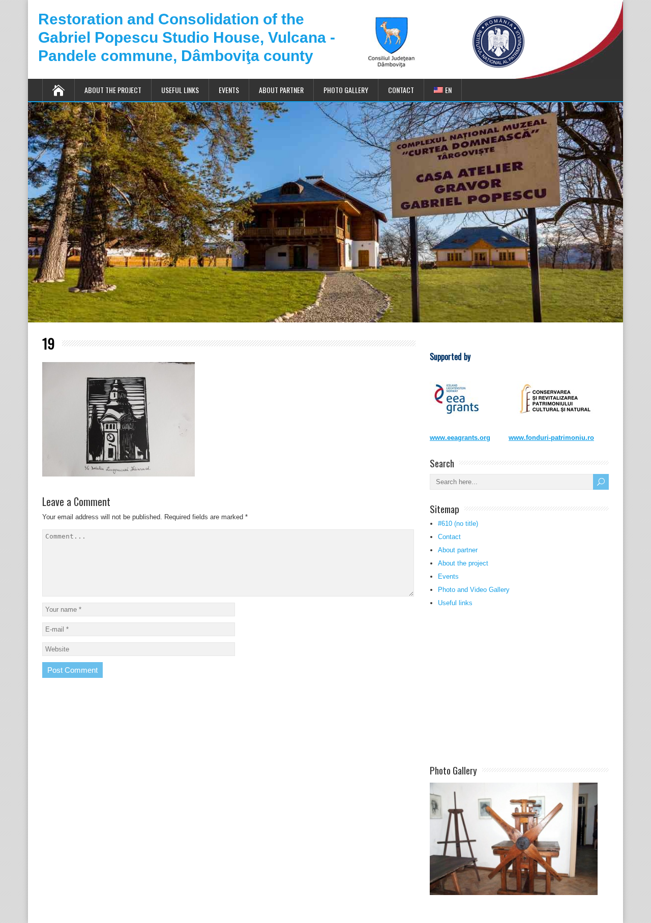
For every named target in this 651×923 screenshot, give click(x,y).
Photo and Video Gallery (474, 589)
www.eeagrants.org (460, 437)
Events (229, 89)
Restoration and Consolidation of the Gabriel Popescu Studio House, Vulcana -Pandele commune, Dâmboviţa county (186, 37)
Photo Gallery (345, 89)
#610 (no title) (458, 523)
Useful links (180, 89)
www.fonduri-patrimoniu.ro (551, 437)
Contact (401, 89)
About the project (112, 89)
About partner (281, 89)
